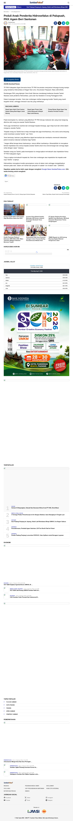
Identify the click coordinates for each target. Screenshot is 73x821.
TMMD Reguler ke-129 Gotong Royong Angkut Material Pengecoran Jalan (58, 239)
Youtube (8, 800)
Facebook (8, 797)
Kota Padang (10, 705)
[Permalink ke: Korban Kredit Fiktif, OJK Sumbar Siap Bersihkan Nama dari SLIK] (14, 209)
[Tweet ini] (59, 23)
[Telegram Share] (63, 23)
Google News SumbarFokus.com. (53, 169)
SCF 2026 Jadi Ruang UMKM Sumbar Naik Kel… (25, 590)
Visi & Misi (7, 788)
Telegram (50, 800)
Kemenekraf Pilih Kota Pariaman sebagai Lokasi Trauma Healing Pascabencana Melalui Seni (36, 239)
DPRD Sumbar (10, 711)
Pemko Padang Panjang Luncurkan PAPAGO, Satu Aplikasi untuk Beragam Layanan (37, 535)
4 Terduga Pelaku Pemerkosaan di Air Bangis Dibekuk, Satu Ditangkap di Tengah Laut (37, 514)
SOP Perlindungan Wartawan (34, 788)
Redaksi (6, 785)
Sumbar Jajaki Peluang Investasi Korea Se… (23, 767)
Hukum (13, 506)
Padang (8, 708)
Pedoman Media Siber (32, 785)
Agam (6, 181)
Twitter (28, 797)
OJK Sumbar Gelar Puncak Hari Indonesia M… (24, 597)
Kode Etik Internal (52, 788)
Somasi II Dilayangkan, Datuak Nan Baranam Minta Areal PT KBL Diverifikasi (35, 508)
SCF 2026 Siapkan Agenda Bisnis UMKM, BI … (18, 584)
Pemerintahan (7, 760)
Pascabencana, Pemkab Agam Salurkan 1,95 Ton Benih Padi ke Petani (33, 528)
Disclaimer (50, 785)
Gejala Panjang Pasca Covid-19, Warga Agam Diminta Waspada (19, 193)
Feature (13, 520)
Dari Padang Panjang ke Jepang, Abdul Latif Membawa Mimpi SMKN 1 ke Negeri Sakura (38, 521)
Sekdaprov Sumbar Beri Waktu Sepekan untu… (24, 774)
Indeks (27, 791)
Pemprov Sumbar (12, 714)
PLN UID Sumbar (11, 702)
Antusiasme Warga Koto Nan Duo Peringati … (18, 761)
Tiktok (28, 800)
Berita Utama (15, 513)
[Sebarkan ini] (55, 23)
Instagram (50, 797)
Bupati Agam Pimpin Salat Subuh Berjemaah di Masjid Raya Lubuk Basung (35, 111)
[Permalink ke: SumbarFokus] (5, 23)
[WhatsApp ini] (67, 23)
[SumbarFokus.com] (36, 2)
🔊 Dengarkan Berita (12, 79)
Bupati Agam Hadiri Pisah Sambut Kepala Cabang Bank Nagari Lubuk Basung (15, 111)
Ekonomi (6, 583)
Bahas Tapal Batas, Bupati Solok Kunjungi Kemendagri (56, 193)
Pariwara (14, 526)
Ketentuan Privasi (10, 791)
